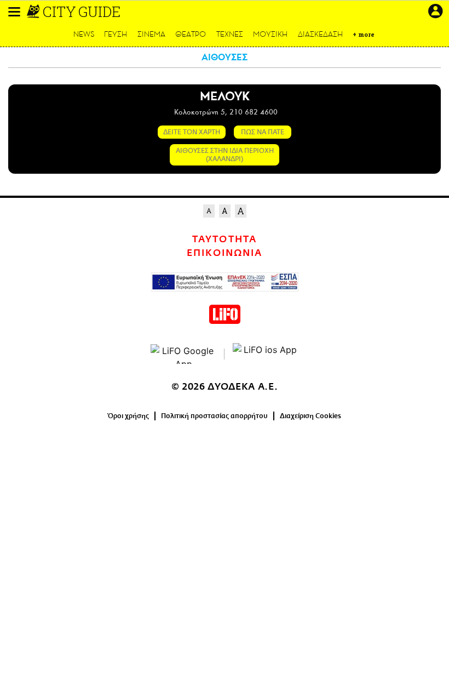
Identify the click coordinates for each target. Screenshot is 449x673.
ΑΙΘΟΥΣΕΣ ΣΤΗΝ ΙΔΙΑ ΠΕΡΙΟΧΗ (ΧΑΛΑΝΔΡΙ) (225, 154)
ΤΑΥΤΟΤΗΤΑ (224, 239)
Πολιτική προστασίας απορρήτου (214, 416)
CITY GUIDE (81, 11)
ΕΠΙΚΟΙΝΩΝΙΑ (224, 253)
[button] (14, 11)
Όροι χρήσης (128, 416)
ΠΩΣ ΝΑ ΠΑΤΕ (262, 132)
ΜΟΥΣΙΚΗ (270, 34)
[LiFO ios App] (265, 354)
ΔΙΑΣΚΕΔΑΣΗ (320, 34)
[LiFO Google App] (183, 354)
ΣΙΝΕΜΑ (151, 34)
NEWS (84, 34)
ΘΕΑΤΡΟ (190, 34)
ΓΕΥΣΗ (115, 34)
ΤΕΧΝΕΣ (229, 34)
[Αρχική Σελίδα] (34, 11)
